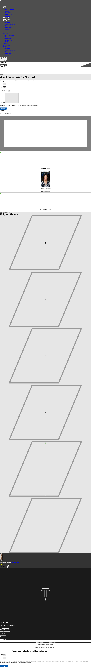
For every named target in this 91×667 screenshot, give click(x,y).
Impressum (2, 633)
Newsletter (3, 639)
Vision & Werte (9, 25)
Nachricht (2, 102)
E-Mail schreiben (3, 65)
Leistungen (6, 7)
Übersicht (7, 22)
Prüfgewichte (6, 19)
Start (4, 6)
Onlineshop (6, 17)
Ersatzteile (8, 12)
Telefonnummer (4, 90)
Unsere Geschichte (10, 24)
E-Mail (1, 87)
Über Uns (5, 20)
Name (1, 84)
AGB (1, 636)
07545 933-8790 (3, 62)
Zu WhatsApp (3, 66)
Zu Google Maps (3, 64)
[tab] (2, 59)
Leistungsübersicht (10, 9)
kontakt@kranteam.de (5, 631)
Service (7, 11)
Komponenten (9, 14)
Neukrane (7, 16)
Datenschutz (3, 635)
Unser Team (8, 27)
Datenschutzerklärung (34, 105)
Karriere (7, 29)
